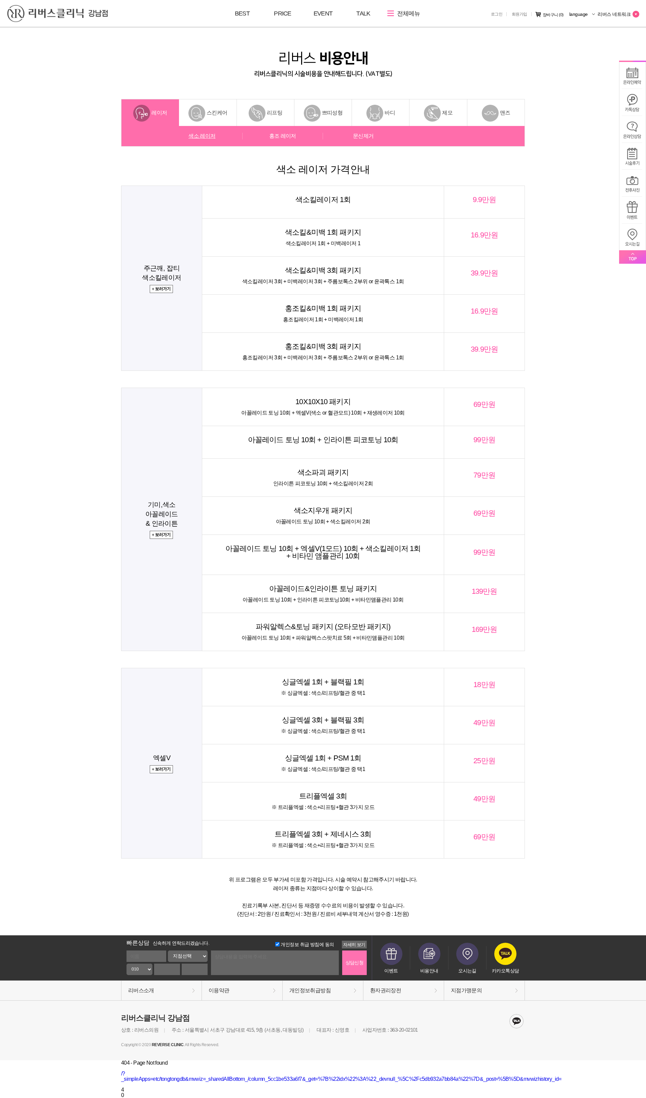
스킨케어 (217, 113)
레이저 (159, 113)
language (579, 14)
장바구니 (553, 14)
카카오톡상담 (505, 970)
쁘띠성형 (332, 113)
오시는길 (467, 970)
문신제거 (363, 136)
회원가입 (519, 14)
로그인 (497, 14)
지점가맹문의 (466, 990)
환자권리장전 (385, 990)
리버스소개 (141, 990)
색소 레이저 (201, 136)
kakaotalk (516, 1021)
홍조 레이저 (282, 136)
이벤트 (391, 970)
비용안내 (429, 970)
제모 (447, 113)
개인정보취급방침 (310, 990)
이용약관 (219, 990)
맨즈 (505, 113)
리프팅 (274, 113)
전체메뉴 (407, 13)
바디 (390, 113)
